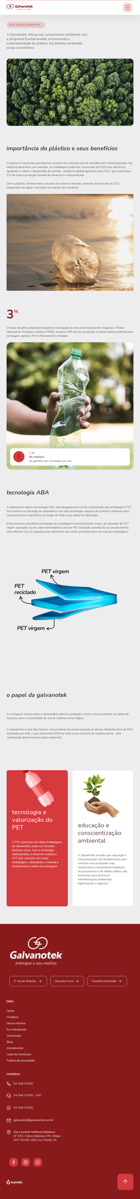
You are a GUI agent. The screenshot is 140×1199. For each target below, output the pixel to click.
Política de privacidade (21, 1061)
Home (10, 1011)
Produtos (12, 1017)
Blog (10, 1042)
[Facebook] (13, 1162)
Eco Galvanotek (16, 1030)
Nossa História (16, 1023)
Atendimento (15, 1048)
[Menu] (127, 7)
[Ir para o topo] (125, 1182)
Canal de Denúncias (19, 1054)
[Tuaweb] (15, 1181)
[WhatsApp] (38, 1162)
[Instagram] (26, 1162)
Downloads (14, 1036)
